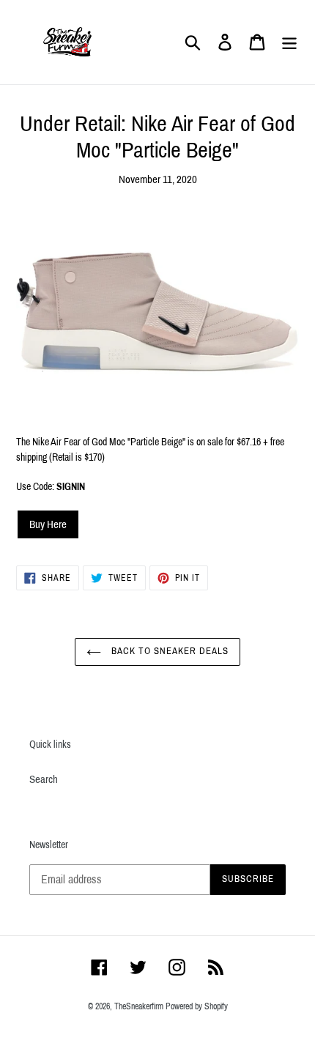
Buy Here (48, 524)
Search (43, 779)
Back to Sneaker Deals (168, 651)
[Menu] (289, 42)
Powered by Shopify (197, 1006)
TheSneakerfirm (138, 1006)
